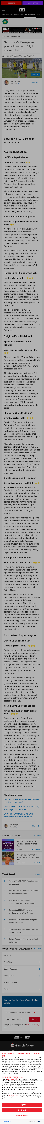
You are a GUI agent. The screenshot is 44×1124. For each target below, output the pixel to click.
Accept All (22, 1105)
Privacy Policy (6, 1121)
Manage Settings (22, 1115)
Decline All (22, 1110)
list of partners (13, 1095)
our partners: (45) (13, 1079)
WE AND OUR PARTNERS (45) (13, 1077)
